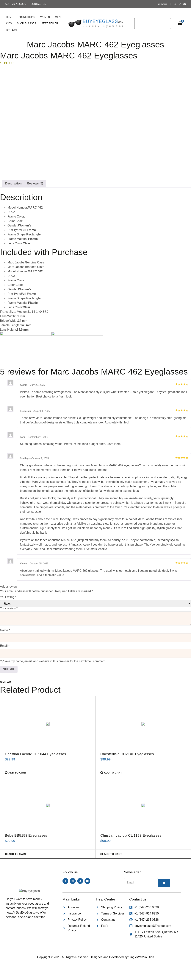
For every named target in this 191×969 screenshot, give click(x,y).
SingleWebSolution (141, 957)
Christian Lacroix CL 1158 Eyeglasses (130, 835)
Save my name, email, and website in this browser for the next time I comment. (54, 661)
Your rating (8, 597)
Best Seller (49, 23)
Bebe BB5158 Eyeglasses (26, 835)
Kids (9, 23)
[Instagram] (73, 881)
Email (5, 645)
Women (45, 17)
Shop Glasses (26, 23)
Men (57, 17)
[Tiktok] (80, 881)
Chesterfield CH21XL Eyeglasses (127, 754)
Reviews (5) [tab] (35, 183)
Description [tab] (13, 183)
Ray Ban (11, 29)
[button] (47, 772)
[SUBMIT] (164, 883)
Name (5, 630)
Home (9, 17)
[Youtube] (87, 881)
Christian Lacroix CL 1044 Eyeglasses (35, 754)
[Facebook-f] (65, 881)
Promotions (26, 17)
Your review (9, 608)
